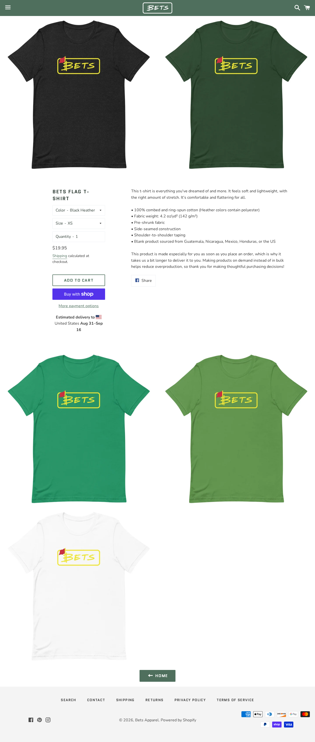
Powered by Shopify (178, 720)
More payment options (79, 306)
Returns (154, 699)
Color (60, 210)
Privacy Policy (190, 699)
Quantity (63, 236)
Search (68, 699)
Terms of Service (235, 699)
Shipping (59, 255)
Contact (96, 699)
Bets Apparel (147, 720)
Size (59, 223)
